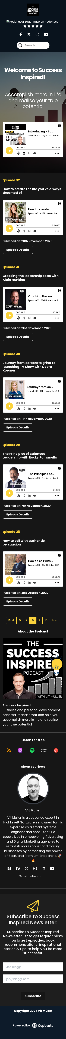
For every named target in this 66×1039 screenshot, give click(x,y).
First (11, 620)
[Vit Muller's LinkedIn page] (45, 868)
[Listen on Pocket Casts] (56, 750)
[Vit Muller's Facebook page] (11, 868)
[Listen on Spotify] (32, 750)
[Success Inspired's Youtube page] (44, 34)
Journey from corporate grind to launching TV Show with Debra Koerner (29, 367)
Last (55, 620)
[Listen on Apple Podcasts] (20, 750)
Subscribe (33, 996)
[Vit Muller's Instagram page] (37, 868)
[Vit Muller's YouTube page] (54, 868)
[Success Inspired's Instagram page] (35, 34)
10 (46, 620)
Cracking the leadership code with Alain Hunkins (31, 278)
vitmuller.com (33, 876)
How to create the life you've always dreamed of (32, 191)
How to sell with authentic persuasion (24, 542)
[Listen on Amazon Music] (44, 750)
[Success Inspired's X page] (27, 34)
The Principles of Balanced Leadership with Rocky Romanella (30, 455)
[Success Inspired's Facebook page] (21, 34)
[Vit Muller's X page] (29, 868)
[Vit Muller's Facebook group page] (20, 868)
